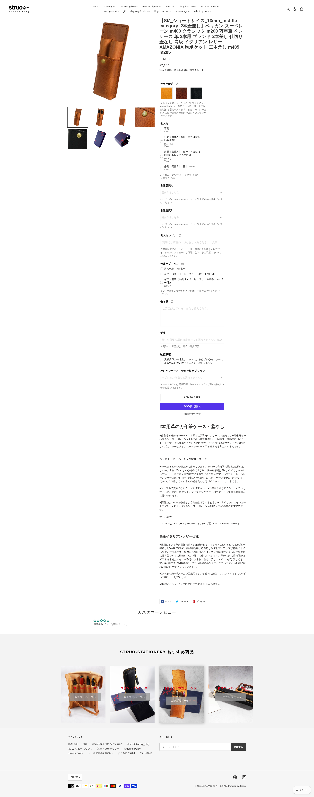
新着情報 (73, 744)
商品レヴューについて (80, 748)
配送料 (168, 70)
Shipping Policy (132, 748)
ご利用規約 (146, 753)
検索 (85, 744)
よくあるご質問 (126, 753)
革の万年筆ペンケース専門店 (215, 786)
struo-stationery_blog (138, 744)
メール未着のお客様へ (100, 753)
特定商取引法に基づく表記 (107, 744)
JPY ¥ (74, 777)
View (166, 131)
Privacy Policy (75, 753)
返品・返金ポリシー (108, 748)
